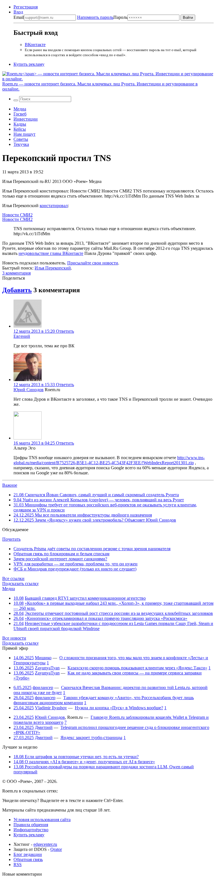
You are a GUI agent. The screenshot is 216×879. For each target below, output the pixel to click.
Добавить (17, 290)
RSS (18, 864)
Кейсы (20, 129)
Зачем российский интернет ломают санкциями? (60, 558)
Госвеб (20, 114)
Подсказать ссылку (20, 583)
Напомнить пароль (95, 17)
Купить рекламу (29, 64)
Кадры (20, 124)
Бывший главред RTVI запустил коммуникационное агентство (85, 598)
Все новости (14, 638)
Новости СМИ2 (17, 214)
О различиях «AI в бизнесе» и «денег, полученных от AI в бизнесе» (84, 761)
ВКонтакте (35, 44)
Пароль (102, 17)
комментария (16, 273)
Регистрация (26, 6)
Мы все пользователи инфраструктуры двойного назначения (83, 515)
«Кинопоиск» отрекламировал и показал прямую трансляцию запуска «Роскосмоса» (106, 618)
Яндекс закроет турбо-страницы (91, 737)
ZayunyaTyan (47, 667)
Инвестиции (26, 119)
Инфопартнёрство (31, 829)
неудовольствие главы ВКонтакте (51, 253)
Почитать (11, 539)
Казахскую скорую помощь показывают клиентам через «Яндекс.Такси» (137, 667)
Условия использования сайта (42, 819)
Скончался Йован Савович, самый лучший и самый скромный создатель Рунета (96, 494)
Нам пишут (24, 134)
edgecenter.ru (45, 844)
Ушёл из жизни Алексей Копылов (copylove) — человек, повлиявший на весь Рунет (99, 499)
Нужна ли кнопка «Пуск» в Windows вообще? (119, 707)
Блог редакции (28, 854)
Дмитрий (44, 727)
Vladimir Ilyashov (51, 707)
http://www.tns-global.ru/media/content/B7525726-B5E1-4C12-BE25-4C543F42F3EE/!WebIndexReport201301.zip (109, 460)
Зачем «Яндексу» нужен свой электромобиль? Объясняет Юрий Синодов (95, 520)
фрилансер (43, 687)
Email (19, 17)
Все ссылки (13, 578)
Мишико (43, 657)
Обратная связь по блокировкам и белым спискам (61, 553)
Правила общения (31, 824)
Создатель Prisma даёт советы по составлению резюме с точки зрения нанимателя (92, 548)
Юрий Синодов (29, 389)
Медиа (20, 109)
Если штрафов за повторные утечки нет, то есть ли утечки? (76, 756)
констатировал (54, 205)
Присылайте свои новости (92, 262)
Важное (9, 485)
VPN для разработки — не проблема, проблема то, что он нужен (76, 563)
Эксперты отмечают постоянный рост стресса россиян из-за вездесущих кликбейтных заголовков (119, 613)
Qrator (56, 849)
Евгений (22, 336)
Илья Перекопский (53, 268)
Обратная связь (28, 859)
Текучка (21, 144)
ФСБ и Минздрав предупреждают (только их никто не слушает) (75, 569)
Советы (21, 139)
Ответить (65, 331)
